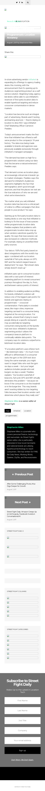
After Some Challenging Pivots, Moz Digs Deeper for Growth (21, 485)
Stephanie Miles (26, 43)
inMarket (32, 79)
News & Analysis (14, 21)
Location (27, 411)
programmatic (11, 416)
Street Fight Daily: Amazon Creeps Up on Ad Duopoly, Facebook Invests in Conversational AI (22, 514)
